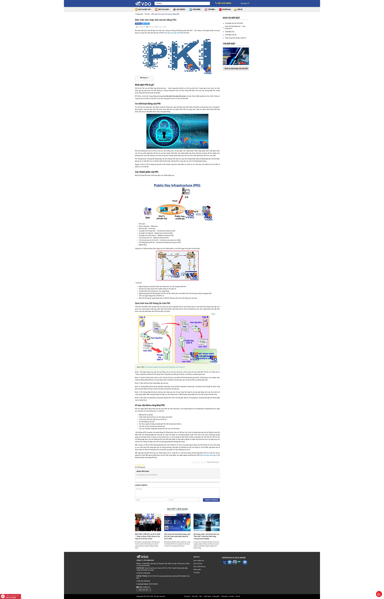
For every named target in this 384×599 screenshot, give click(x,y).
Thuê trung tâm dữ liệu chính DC (235, 38)
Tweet (146, 23)
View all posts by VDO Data (144, 475)
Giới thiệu (195, 596)
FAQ (200, 596)
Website (155, 475)
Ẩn (147, 77)
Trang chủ (139, 14)
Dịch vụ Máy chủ (199, 560)
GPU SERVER (180, 9)
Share (139, 23)
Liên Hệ (239, 9)
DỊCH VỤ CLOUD (163, 9)
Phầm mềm (197, 569)
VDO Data (151, 27)
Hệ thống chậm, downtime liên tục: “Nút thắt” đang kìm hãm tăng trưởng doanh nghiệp (206, 536)
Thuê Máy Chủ (229, 32)
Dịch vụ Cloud (198, 563)
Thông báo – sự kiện (227, 596)
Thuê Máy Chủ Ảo (230, 35)
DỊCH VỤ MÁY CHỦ (144, 9)
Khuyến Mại (226, 9)
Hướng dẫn (215, 596)
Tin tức (147, 14)
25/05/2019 (141, 27)
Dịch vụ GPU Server (200, 566)
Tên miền (197, 572)
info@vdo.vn (146, 587)
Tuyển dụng (207, 596)
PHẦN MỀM (197, 9)
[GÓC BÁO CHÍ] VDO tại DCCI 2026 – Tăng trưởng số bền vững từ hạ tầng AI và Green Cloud (147, 536)
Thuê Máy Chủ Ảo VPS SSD (234, 23)
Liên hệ (238, 596)
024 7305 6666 (145, 573)
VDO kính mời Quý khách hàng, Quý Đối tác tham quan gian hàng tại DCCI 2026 (177, 536)
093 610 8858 (224, 3)
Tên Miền (211, 9)
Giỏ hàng (244, 3)
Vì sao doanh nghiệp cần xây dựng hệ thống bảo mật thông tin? (165, 367)
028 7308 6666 (145, 581)
